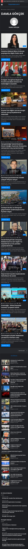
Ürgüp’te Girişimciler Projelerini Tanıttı (15, 445)
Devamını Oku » (5, 59)
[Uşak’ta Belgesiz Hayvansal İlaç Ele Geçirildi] (5, 440)
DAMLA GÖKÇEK (14, 27)
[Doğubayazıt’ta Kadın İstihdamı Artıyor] (5, 482)
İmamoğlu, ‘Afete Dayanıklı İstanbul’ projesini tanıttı (11, 306)
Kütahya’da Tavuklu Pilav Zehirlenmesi (17, 361)
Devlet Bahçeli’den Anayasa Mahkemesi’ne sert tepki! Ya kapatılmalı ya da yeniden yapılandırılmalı (11, 243)
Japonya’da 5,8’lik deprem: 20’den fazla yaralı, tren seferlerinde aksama (17, 414)
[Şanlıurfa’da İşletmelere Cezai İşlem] (5, 368)
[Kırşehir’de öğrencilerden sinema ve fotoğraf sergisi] (5, 427)
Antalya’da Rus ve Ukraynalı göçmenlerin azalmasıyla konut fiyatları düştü (12, 210)
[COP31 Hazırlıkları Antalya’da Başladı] (5, 463)
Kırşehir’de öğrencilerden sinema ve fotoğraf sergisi (17, 426)
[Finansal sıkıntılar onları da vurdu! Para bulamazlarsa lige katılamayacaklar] (5, 394)
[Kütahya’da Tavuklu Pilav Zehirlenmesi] (5, 362)
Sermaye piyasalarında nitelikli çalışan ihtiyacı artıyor (12, 179)
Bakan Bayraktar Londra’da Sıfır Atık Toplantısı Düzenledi (18, 373)
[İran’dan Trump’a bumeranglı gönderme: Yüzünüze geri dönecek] (5, 381)
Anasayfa (4, 9)
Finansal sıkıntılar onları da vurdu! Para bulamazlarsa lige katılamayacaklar (18, 394)
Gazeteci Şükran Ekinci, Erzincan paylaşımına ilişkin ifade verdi (12, 52)
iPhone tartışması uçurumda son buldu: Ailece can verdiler (18, 400)
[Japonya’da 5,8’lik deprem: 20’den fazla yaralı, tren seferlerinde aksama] (5, 414)
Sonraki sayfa (22, 350)
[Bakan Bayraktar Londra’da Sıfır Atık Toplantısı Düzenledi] (5, 375)
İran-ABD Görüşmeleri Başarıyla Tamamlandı (16, 475)
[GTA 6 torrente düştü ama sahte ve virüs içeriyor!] (5, 421)
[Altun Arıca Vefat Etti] (5, 434)
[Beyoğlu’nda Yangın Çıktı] (5, 388)
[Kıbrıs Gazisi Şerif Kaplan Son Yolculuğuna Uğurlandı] (5, 470)
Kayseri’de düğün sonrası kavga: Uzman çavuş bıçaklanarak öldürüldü (13, 112)
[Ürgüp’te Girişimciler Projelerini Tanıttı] (5, 447)
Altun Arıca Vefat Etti (16, 432)
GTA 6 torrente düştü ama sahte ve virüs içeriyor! (17, 420)
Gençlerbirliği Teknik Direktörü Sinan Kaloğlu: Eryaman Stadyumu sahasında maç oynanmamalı (14, 146)
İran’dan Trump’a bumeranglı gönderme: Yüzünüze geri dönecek (18, 381)
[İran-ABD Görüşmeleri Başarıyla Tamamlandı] (5, 476)
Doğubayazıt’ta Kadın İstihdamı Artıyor (16, 481)
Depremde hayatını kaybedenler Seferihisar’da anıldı (13, 275)
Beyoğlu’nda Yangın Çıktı (16, 386)
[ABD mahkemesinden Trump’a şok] (5, 408)
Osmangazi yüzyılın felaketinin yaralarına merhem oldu (12, 337)
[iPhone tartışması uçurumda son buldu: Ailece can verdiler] (5, 401)
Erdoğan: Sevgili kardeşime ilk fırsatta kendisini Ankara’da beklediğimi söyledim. (12, 82)
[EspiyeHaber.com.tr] (14, 4)
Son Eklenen (14, 355)
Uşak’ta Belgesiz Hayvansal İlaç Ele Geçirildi (17, 439)
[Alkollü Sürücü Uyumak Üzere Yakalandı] (5, 457)
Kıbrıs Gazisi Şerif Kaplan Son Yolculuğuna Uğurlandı (18, 468)
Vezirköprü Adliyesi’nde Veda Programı (12, 451)
